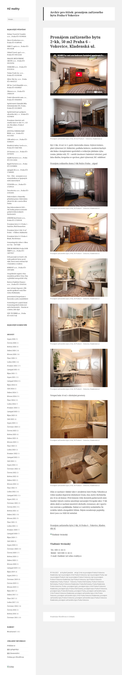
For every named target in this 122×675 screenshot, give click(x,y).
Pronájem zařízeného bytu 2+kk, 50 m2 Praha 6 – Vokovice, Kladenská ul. (75, 42)
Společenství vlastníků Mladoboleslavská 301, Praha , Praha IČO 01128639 (17, 106)
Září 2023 (10, 419)
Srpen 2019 (11, 575)
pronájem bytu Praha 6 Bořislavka (70, 589)
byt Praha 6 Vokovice (78, 579)
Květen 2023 (11, 434)
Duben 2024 (11, 392)
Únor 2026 (11, 358)
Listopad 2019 (12, 568)
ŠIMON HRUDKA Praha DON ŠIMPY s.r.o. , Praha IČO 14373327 (17, 250)
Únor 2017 (11, 598)
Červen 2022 (11, 473)
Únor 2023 (11, 446)
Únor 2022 (11, 488)
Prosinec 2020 (12, 530)
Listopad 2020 (12, 534)
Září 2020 (10, 541)
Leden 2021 (11, 526)
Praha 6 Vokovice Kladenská (69, 584)
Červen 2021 (11, 507)
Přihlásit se (11, 646)
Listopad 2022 (12, 457)
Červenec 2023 (12, 427)
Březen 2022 (11, 484)
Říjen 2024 (11, 385)
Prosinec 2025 (12, 366)
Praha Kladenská (98, 584)
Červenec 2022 (12, 469)
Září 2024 (10, 389)
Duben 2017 (11, 595)
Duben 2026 (11, 350)
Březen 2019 (11, 587)
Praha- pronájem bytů (70, 586)
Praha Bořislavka (85, 584)
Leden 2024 (11, 404)
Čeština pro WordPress (15, 657)
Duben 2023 (11, 438)
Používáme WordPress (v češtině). (62, 617)
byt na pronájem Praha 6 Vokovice (78, 577)
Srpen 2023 (11, 423)
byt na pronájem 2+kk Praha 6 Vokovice (72, 575)
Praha (60, 582)
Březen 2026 (11, 354)
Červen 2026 (11, 343)
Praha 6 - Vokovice (70, 582)
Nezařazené (11, 632)
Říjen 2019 (11, 572)
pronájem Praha (80, 591)
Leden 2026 (11, 362)
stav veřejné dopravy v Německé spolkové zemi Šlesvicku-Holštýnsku (17, 290)
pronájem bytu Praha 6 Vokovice (95, 589)
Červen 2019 (11, 583)
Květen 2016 (11, 614)
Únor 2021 (11, 522)
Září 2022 (10, 461)
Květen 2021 (11, 511)
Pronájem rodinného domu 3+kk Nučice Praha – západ (74, 163)
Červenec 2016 (12, 606)
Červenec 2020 (12, 549)
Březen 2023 (11, 442)
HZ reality (13, 8)
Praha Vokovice (55, 586)
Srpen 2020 (11, 545)
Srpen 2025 (11, 377)
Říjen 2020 (11, 537)
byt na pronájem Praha (95, 575)
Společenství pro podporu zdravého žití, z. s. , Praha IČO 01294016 (18, 114)
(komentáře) (13, 653)
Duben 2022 (11, 480)
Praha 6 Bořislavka (84, 582)
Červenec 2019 (12, 579)
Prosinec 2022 (12, 453)
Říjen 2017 (11, 591)
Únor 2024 (11, 400)
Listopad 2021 (12, 495)
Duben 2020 (11, 560)
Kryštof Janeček (67, 573)
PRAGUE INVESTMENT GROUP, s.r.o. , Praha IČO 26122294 (16, 60)
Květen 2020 (11, 556)
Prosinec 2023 (12, 408)
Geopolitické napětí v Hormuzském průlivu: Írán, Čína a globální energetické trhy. (17, 276)
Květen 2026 (11, 347)
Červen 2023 (11, 431)
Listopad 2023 (12, 411)
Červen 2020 (11, 553)
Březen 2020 (11, 564)
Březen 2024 (11, 396)
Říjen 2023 (11, 415)
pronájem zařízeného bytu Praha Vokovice (73, 600)
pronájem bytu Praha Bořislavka (61, 591)
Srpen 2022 (11, 465)
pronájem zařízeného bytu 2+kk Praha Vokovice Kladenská (78, 595)
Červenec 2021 (12, 503)
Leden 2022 (11, 492)
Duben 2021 (11, 514)
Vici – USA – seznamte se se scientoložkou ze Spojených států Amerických (17, 178)
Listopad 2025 (12, 370)
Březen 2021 (11, 518)
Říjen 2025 (11, 373)
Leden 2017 (11, 602)
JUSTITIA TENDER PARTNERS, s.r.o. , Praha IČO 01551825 (16, 133)
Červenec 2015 (12, 617)
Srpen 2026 (11, 339)
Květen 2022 (11, 476)
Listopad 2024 (12, 381)
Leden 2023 (11, 450)
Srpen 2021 (11, 499)
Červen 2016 (11, 610)
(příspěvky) (13, 649)
